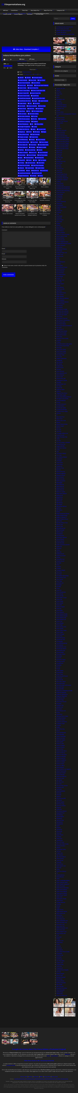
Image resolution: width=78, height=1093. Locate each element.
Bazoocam (59, 150)
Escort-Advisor (60, 271)
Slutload (58, 807)
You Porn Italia (60, 960)
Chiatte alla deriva (61, 32)
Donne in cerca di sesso (62, 234)
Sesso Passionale (61, 771)
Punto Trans (59, 674)
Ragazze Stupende (61, 696)
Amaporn (58, 101)
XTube (58, 939)
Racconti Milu (60, 689)
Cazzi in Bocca (36, 82)
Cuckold (58, 212)
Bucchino (58, 167)
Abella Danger (60, 973)
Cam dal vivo (59, 168)
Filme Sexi (59, 336)
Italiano (58, 422)
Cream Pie (59, 210)
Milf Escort (59, 501)
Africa (57, 97)
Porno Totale (59, 628)
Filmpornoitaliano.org (14, 4)
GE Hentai (59, 364)
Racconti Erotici (60, 683)
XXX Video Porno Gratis (62, 951)
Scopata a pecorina (61, 721)
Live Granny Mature (61, 457)
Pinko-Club (24, 10)
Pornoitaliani (59, 645)
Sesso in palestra (61, 756)
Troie (36, 160)
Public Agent (59, 670)
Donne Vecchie (60, 240)
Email (4, 253)
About (22, 59)
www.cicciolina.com (61, 995)
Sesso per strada (61, 772)
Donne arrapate (60, 232)
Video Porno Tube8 (61, 895)
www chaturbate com (62, 920)
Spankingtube (60, 816)
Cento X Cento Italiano (25, 90)
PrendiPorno (59, 663)
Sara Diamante (60, 990)
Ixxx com (58, 429)
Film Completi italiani (38, 111)
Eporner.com (59, 256)
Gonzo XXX (59, 376)
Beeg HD (58, 156)
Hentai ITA (59, 387)
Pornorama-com (60, 650)
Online (58, 550)
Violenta (58, 904)
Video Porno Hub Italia (62, 887)
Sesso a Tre (33, 152)
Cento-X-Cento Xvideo (24, 95)
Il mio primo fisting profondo (63, 396)
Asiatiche (58, 128)
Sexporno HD (60, 787)
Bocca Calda (33, 80)
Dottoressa (59, 247)
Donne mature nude (61, 236)
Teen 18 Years (60, 842)
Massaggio (59, 482)
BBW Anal (59, 152)
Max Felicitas (60, 986)
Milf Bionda (59, 499)
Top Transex (59, 855)
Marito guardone (60, 480)
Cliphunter (59, 203)
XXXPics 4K (59, 955)
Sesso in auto (60, 743)
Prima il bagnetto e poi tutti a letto (65, 34)
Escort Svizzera (60, 269)
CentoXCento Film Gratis (39, 98)
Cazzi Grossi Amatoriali (25, 82)
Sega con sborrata (24, 152)
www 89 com (59, 917)
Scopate (58, 725)
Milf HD (29, 131)
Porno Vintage (60, 634)
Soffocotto (59, 809)
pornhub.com (59, 583)
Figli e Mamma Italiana (62, 298)
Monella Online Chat (61, 522)
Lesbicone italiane (61, 448)
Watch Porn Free (48, 10)
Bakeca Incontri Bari (61, 136)
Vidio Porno (59, 900)
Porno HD (59, 605)
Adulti (57, 95)
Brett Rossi (59, 979)
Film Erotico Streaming (25, 116)
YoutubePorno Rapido (62, 970)
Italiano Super (60, 426)
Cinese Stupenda (61, 201)
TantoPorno (59, 840)
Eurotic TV (59, 278)
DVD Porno (31, 108)
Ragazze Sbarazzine (62, 694)
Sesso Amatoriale (43, 152)
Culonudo (59, 218)
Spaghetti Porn (60, 813)
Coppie (35, 100)
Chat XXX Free (60, 192)
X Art (57, 935)
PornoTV (58, 657)
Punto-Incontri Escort (62, 676)
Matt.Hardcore (60, 486)
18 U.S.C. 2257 (23, 1076)
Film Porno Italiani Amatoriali (64, 325)
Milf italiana (37, 131)
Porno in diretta (44, 142)
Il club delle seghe (61, 395)
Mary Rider (59, 984)
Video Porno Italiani (61, 889)
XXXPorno (59, 959)
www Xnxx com (60, 929)
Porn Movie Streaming (62, 575)
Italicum (58, 428)
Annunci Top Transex (62, 121)
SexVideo (59, 789)
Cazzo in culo (23, 85)
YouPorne (59, 966)
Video (58, 878)
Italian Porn (59, 418)
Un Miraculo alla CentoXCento (64, 27)
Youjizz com (59, 962)
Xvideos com (59, 940)
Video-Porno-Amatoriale (38, 165)
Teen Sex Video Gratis (62, 844)
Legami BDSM (60, 446)
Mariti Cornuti (60, 477)
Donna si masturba (32, 106)
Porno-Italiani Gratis (43, 144)
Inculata (35, 126)
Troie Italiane (43, 160)
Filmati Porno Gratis (61, 331)
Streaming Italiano (29, 157)
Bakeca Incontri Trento (62, 148)
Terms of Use (54, 1076)
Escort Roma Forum (61, 267)
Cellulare (31, 85)
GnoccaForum (60, 371)
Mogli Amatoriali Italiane (62, 513)
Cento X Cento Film (33, 88)
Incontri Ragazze (18, 14)
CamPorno (59, 172)
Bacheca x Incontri (61, 130)
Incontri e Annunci (61, 404)
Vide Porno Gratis (31, 162)
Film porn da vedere (61, 314)
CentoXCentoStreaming (19, 1079)
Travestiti (58, 862)
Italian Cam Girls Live (24, 129)
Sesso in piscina (60, 758)
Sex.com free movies (62, 785)
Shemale (58, 793)
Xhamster (59, 937)
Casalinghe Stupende (62, 177)
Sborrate (40, 149)
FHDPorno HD (60, 289)
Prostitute (58, 665)
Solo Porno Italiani (43, 155)
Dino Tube (59, 221)
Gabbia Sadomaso (61, 358)
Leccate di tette (42, 129)
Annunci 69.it (59, 112)
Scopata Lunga (60, 723)
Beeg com (59, 154)
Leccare (58, 440)
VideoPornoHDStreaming (50, 1079)
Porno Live (59, 621)
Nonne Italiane (60, 541)
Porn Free (59, 572)
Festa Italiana (60, 287)
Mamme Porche (60, 471)
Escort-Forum (60, 272)
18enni (58, 90)
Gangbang (35, 121)
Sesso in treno (60, 763)
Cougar (58, 209)
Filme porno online (61, 334)
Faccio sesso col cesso (62, 28)
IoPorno (58, 413)
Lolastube (59, 460)
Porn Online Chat (61, 577)
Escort (58, 260)
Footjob (58, 342)
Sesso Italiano (60, 767)
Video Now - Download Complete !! (27, 49)
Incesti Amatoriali (61, 400)
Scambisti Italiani (61, 718)
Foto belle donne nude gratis (64, 344)
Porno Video (59, 632)
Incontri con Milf (7, 14)
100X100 (28, 77)
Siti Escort (59, 800)
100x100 (21, 77)
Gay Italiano (59, 362)
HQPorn (58, 391)
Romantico (59, 709)
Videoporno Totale (61, 898)
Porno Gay (59, 599)
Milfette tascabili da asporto (63, 30)
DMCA (41, 1076)
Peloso (58, 557)
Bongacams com (60, 161)
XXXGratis (59, 953)
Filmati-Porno (43, 118)
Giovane (58, 369)
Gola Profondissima (24, 124)
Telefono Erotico (60, 845)
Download (59, 250)
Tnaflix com (59, 853)
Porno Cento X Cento (24, 142)
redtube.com (59, 707)
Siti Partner (30, 14)
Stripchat (58, 833)
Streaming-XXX (40, 157)
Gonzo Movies (60, 375)
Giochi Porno (59, 367)
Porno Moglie (60, 623)
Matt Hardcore (60, 484)
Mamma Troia (60, 468)
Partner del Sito (60, 88)
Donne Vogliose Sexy (62, 241)
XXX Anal (59, 948)
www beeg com (60, 918)
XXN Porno (59, 942)
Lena (39, 74)
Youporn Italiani (30, 168)
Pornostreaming (64, 1079)
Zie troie (58, 971)
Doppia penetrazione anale (63, 243)
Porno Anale (59, 594)
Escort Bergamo (60, 261)
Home (6, 10)
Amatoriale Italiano (38, 77)
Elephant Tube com (61, 252)
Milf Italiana (59, 502)
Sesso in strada (60, 762)
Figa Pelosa (22, 111)
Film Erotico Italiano (33, 113)
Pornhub (32, 139)
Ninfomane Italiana (61, 537)
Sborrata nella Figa (31, 149)
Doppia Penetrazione (23, 175)
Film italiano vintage (61, 309)
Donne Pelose (60, 238)
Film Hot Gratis (60, 303)
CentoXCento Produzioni (63, 188)
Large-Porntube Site (61, 437)
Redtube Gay (60, 705)
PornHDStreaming (23, 139)
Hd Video (58, 386)
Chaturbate (59, 196)
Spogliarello (59, 824)
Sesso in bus (59, 749)
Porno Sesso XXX (61, 626)
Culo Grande (22, 106)
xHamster (22, 168)
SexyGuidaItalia (60, 791)
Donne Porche (23, 108)
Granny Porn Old (60, 378)
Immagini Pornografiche (25, 126)
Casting (58, 181)
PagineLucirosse (61, 555)
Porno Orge (59, 625)
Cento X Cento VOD (24, 93)
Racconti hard (60, 687)
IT (56, 415)
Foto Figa (59, 347)
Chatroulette (59, 194)
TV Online (22, 162)
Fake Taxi (59, 282)
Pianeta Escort (60, 561)
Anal (29, 170)
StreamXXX (22, 160)
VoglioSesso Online (61, 911)
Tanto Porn (59, 838)
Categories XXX (60, 10)
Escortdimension (60, 274)
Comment (4, 230)
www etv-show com (61, 922)
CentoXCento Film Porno (25, 100)
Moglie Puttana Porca (62, 519)
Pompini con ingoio (24, 137)
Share (33, 59)
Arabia (58, 125)
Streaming (59, 829)
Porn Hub (59, 574)
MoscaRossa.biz (60, 528)
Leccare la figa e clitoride (63, 442)
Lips (57, 451)
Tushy (58, 869)
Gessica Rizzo (60, 981)
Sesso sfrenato (60, 774)
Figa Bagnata (40, 108)
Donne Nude (42, 106)
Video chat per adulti (61, 882)
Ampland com (60, 108)
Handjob (58, 382)
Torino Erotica (60, 858)
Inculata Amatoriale (61, 409)
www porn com (60, 924)
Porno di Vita (59, 595)
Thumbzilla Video (61, 849)
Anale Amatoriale (23, 80)
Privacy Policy (47, 1076)
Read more (33, 69)
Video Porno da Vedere (25, 165)
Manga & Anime (60, 475)
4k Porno (58, 92)
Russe (58, 712)
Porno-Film (59, 636)
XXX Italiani (59, 949)
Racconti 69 (59, 679)
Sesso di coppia (60, 740)
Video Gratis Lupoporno (62, 884)
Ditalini (58, 223)
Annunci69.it (59, 123)
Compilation (59, 205)
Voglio (58, 908)
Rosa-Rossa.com (61, 710)
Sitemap (30, 1076)
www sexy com (60, 926)
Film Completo (60, 300)
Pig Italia (58, 563)
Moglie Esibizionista (61, 515)
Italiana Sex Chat (61, 420)
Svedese (58, 836)
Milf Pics (58, 508)
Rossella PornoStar (61, 988)
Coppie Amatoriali (44, 100)
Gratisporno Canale (61, 380)
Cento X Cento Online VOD (39, 90)
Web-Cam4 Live (60, 913)
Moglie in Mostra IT (61, 517)
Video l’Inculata (60, 886)
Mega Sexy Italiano (61, 493)
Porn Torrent (59, 579)
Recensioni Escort (61, 701)
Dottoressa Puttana (61, 249)
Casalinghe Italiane (61, 176)
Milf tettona (59, 510)
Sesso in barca (60, 747)
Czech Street (59, 219)
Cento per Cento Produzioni (42, 85)
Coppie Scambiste (61, 207)
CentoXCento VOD (37, 173)
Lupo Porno (59, 462)
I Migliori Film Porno (61, 393)
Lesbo (58, 449)
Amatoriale (59, 103)
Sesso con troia (60, 738)
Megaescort (59, 495)
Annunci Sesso (60, 119)
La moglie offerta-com (62, 433)
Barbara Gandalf (60, 977)
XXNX (58, 944)
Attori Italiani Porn (35, 10)
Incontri (58, 402)
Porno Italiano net (61, 619)
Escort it (58, 263)
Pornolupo (33, 147)
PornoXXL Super (61, 659)
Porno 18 (58, 590)
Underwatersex (60, 875)
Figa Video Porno (61, 292)
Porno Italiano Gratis (61, 614)
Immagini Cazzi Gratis (62, 398)
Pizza (57, 564)
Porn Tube (59, 581)
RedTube (22, 149)
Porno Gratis (35, 142)
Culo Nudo (59, 216)
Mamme (58, 469)
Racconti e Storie (61, 681)
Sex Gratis (59, 780)
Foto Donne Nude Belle (62, 345)
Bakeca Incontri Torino (62, 146)
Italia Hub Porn (60, 417)
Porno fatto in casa (61, 597)
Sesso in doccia (60, 752)
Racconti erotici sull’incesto (63, 685)
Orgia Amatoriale (35, 134)
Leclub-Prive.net (60, 444)
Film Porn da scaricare (25, 118)
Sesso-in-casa (60, 778)
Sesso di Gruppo (32, 155)
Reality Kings (60, 699)
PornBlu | (59, 1079)
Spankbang (59, 814)
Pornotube (59, 656)
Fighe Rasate (60, 296)
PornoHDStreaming (61, 643)
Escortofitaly (59, 276)
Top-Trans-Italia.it (61, 856)
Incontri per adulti (61, 407)
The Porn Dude (39, 14)
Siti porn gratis (60, 802)
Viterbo (58, 906)
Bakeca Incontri (60, 132)
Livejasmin (59, 459)
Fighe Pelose (60, 294)
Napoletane (59, 533)
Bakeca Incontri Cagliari (62, 137)
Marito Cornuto (60, 479)
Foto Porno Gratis (61, 349)
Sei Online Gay (60, 729)
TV (57, 873)
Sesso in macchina (61, 754)
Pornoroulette (60, 652)
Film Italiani (59, 305)
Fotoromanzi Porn (61, 353)
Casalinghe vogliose (61, 179)
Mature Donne (60, 488)
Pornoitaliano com (61, 647)
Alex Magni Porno (28, 74)
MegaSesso (22, 131)
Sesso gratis (59, 741)
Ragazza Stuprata (61, 692)
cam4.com (59, 170)
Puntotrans (59, 678)
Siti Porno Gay (60, 803)
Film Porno (59, 316)
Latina (58, 438)
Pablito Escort (60, 553)
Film (29, 111)
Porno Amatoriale (61, 592)
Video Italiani (41, 162)
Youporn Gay (59, 964)
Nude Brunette (60, 542)
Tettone (29, 160)
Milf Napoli (59, 504)
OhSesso (58, 548)
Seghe (58, 727)
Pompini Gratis (34, 137)
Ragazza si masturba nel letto (64, 690)
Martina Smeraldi (61, 982)
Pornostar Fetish (60, 654)
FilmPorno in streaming (25, 121)
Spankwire (59, 818)
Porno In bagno (60, 606)
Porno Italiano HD (23, 144)
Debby (35, 74)
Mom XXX (59, 521)
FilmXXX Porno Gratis (62, 338)
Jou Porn (58, 431)
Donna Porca (60, 230)
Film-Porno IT (60, 329)
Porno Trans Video (61, 630)
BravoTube (59, 163)
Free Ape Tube (60, 355)
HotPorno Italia (60, 389)
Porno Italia (59, 610)
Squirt (21, 157)
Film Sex (35, 118)
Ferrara (58, 285)
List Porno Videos (61, 453)
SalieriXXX (59, 714)
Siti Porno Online (61, 805)
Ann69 (58, 110)
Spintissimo (59, 822)
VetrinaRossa (60, 876)
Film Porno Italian (61, 323)
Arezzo (58, 126)
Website (4, 259)
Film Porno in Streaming (62, 320)
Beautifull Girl (36, 170)
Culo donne (37, 103)
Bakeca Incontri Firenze (62, 141)
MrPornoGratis (60, 530)
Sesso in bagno (60, 745)
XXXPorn (58, 957)
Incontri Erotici (60, 406)
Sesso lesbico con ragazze (63, 769)
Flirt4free (58, 340)
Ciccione (58, 199)
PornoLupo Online (61, 648)
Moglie (44, 131)
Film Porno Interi (60, 322)
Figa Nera (59, 291)
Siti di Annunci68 (61, 798)
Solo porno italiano (61, 811)
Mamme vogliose (61, 473)
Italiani (33, 129)
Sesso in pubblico (61, 760)
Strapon (58, 827)
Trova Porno (59, 864)
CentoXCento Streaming (63, 190)
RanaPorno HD (60, 698)
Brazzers (58, 165)
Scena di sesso (60, 720)
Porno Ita (58, 608)
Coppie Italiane (23, 103)
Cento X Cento (23, 88)
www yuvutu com (61, 933)
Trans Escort (59, 860)
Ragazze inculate (42, 147)
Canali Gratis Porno (61, 174)
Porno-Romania (60, 637)
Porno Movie (33, 144)
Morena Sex (59, 524)
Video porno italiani (61, 893)
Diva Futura (59, 227)
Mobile (58, 511)
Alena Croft (59, 975)
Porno (58, 588)
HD (32, 124)
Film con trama (23, 113)
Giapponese (59, 365)
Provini (58, 667)
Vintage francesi (60, 902)
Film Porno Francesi (61, 318)
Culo (30, 103)
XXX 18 (58, 946)
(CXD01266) (22, 170)
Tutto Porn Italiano (61, 871)
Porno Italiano (60, 612)
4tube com (59, 94)
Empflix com (59, 254)
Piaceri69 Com (60, 559)
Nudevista (59, 546)
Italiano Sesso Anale (61, 424)
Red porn (58, 703)
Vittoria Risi (59, 993)
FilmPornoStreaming (39, 1079)
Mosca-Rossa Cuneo (24, 134)
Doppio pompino (60, 245)
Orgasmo (58, 552)
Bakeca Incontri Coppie (62, 139)
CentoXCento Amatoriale (25, 98)
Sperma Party (60, 820)
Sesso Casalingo (61, 736)
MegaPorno (59, 497)
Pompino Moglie (60, 570)
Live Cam (59, 455)
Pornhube (59, 584)
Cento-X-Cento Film (36, 93)
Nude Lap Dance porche (63, 544)
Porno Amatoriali (41, 139)
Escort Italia (59, 265)
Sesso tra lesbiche (61, 776)
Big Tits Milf (59, 157)
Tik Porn (58, 851)
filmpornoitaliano (26, 72)
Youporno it (59, 968)
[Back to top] (73, 1088)
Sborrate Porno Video (62, 716)
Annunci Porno (60, 117)
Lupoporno (59, 466)
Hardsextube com (61, 384)
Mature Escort (60, 490)
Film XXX (59, 327)
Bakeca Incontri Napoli (62, 145)
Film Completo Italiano (62, 302)
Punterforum (59, 672)
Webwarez (59, 915)
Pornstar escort (60, 661)
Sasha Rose (59, 991)
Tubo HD (58, 867)
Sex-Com (58, 783)
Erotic (57, 258)
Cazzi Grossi (42, 80)
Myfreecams (59, 532)
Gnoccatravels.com (61, 373)
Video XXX (59, 897)
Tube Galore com (61, 866)
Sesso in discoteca (61, 751)
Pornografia (59, 641)
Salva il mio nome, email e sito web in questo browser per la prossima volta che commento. (24, 266)
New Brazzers (60, 535)
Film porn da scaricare (62, 311)
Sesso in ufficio (60, 765)
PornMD (58, 586)
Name (4, 248)
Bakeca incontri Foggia (62, 143)
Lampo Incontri (60, 435)
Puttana (41, 175)
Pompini (58, 566)
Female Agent (60, 283)
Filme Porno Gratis (61, 333)
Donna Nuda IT (60, 229)
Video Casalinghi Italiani (63, 880)
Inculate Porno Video (62, 411)
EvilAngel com (60, 280)
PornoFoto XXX (60, 639)
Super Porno (59, 835)
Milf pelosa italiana (61, 506)
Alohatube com (60, 99)
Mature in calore (60, 491)
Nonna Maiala (60, 539)
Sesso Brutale (60, 734)
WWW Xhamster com (62, 928)
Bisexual (58, 159)
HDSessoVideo (39, 124)
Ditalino (58, 225)
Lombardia (34, 175)
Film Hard (35, 116)
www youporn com (61, 931)
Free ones (59, 356)
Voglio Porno (59, 909)
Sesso (58, 730)
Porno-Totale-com (23, 147)
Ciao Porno (59, 198)
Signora (58, 796)
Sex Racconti (60, 782)
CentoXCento (14, 10)
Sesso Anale (22, 155)
